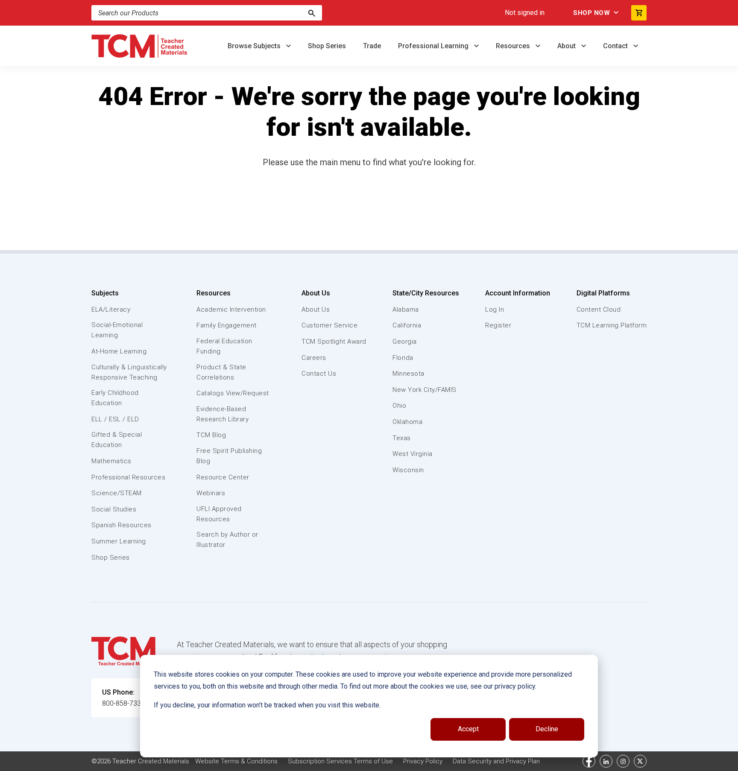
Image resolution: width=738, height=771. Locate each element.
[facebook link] (589, 761)
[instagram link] (623, 761)
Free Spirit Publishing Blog (229, 456)
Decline (547, 729)
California (406, 325)
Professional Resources (128, 477)
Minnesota (408, 373)
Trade (372, 46)
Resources (514, 46)
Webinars (210, 493)
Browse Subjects (255, 46)
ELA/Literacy (110, 309)
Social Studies (113, 509)
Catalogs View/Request (232, 393)
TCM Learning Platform (612, 325)
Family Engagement (226, 325)
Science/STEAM (116, 493)
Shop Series (327, 46)
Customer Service (329, 325)
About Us (316, 293)
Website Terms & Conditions (236, 761)
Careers (314, 358)
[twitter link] (640, 761)
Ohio (399, 405)
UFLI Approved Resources (219, 514)
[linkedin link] (606, 761)
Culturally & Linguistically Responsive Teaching (129, 372)
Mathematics (111, 461)
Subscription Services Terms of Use (340, 761)
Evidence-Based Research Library (222, 414)
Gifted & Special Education (116, 440)
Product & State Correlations (221, 372)
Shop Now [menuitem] (591, 13)
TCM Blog (211, 435)
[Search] (312, 12)
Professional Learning (434, 46)
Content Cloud (599, 309)
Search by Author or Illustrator (227, 540)
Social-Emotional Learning (117, 330)
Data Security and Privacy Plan (496, 761)
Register (498, 325)
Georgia (404, 341)
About (567, 46)
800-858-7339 (123, 703)
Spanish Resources (121, 525)
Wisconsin (408, 470)
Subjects (105, 293)
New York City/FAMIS (424, 390)
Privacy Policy (422, 761)
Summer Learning (118, 541)
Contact (616, 46)
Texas (401, 438)
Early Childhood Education (115, 398)
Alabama (405, 309)
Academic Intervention (231, 309)
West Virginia (412, 454)
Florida (402, 358)
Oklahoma (407, 422)
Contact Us (319, 373)
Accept (468, 729)
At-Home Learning (118, 351)
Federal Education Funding (224, 346)
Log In (494, 309)
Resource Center (222, 477)
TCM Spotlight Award (334, 341)
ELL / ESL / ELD (115, 419)
